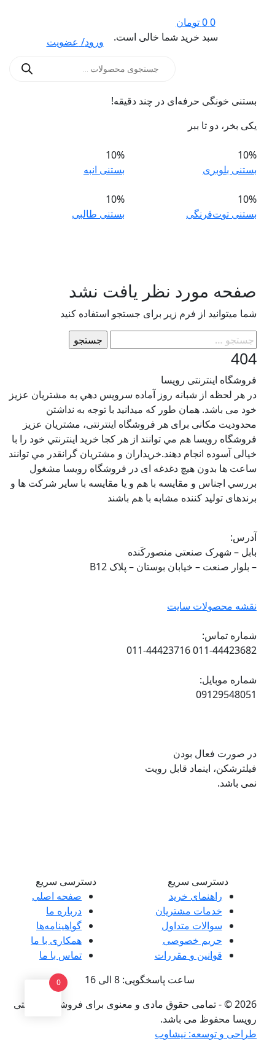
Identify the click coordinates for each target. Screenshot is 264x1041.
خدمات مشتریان (188, 910)
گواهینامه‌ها (59, 925)
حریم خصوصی (192, 940)
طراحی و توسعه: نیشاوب (206, 1033)
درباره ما (64, 910)
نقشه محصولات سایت (212, 606)
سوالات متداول (191, 925)
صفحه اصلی (57, 896)
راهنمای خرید (195, 896)
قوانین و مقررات (188, 955)
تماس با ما (60, 955)
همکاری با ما (56, 940)
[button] (241, 69)
